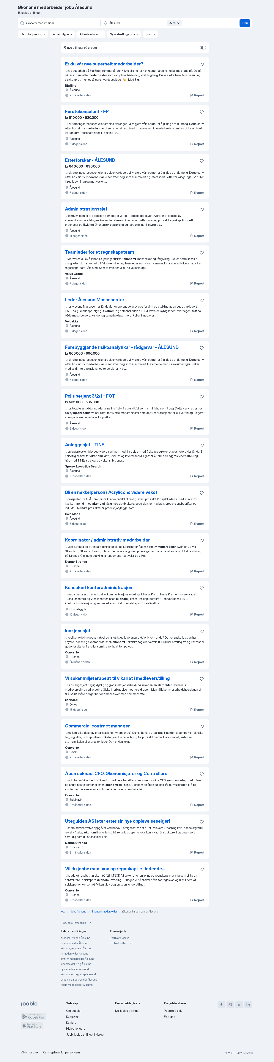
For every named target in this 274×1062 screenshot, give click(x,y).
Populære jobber (119, 937)
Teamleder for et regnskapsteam (99, 252)
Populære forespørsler (74, 922)
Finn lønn (169, 1016)
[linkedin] (248, 1004)
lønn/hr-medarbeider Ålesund (77, 958)
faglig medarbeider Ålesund (77, 984)
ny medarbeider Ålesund (75, 969)
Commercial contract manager (97, 726)
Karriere (71, 1022)
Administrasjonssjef (86, 209)
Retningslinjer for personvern (61, 1052)
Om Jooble (73, 1011)
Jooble (248, 1053)
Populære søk (173, 1011)
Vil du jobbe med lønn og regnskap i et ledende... (115, 868)
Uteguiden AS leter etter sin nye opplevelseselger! (117, 821)
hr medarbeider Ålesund (74, 943)
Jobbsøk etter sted (121, 943)
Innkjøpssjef (78, 630)
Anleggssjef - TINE (84, 444)
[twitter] (239, 1004)
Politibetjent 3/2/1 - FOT (90, 396)
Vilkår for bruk (29, 1052)
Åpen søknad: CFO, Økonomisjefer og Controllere (116, 773)
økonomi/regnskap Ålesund (76, 948)
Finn (245, 23)
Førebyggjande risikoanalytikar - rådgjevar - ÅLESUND (122, 347)
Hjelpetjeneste (75, 1028)
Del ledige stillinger (127, 1011)
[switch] (203, 47)
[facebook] (221, 1004)
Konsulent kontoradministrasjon (98, 587)
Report (199, 95)
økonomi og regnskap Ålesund (78, 974)
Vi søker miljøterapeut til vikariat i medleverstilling (117, 678)
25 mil (172, 23)
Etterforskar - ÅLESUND (90, 160)
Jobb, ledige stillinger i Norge (85, 1034)
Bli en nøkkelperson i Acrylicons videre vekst (111, 492)
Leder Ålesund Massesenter (94, 299)
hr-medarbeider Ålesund (74, 953)
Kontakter (72, 1016)
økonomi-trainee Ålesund (75, 937)
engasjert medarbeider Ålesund (79, 979)
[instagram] (230, 1004)
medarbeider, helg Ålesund (76, 963)
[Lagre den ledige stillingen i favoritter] (202, 64)
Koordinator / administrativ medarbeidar (107, 540)
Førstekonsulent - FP (87, 111)
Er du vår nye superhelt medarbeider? (104, 64)
